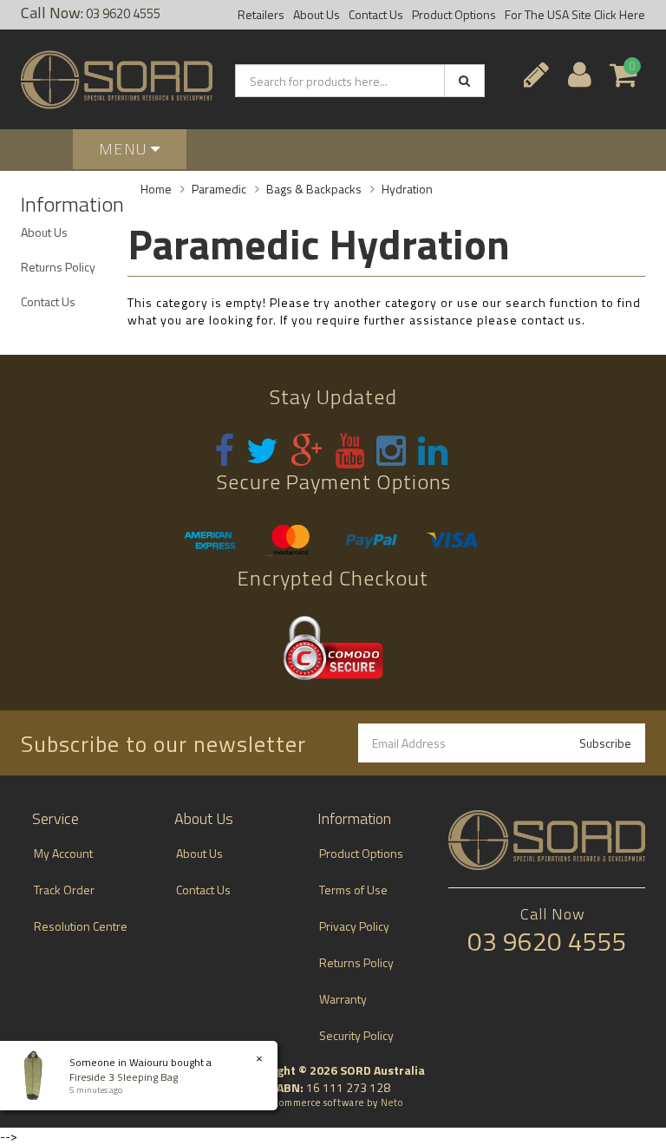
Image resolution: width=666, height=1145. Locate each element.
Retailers (261, 14)
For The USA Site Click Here (575, 14)
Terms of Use (353, 889)
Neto (392, 1102)
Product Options (454, 14)
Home (156, 189)
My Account (63, 853)
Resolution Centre (80, 926)
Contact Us (376, 14)
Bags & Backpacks (314, 189)
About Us (316, 14)
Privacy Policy (354, 926)
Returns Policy (58, 267)
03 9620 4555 (121, 13)
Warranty (343, 999)
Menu (125, 148)
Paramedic (219, 189)
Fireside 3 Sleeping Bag (123, 1077)
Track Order (64, 889)
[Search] (464, 80)
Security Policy (356, 1035)
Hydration (407, 189)
